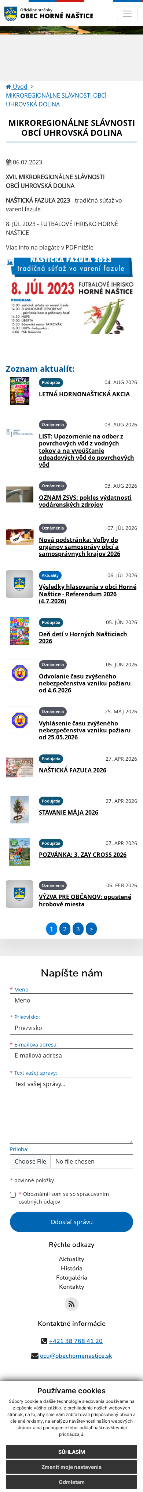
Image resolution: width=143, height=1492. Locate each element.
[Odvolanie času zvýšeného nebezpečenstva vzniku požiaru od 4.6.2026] (19, 675)
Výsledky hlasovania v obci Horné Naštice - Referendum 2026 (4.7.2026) (87, 594)
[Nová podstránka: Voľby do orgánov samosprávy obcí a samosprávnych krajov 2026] (19, 539)
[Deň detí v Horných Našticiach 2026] (19, 631)
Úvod (19, 87)
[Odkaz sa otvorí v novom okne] (71, 1304)
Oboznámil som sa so (64, 1197)
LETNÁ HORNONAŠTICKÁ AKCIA (84, 394)
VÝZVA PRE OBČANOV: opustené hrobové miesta (85, 900)
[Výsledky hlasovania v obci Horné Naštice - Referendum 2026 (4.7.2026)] (19, 586)
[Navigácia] (127, 14)
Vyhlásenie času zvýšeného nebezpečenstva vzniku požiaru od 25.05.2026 (85, 730)
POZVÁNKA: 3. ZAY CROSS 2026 (82, 855)
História (71, 1268)
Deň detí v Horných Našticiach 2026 (83, 637)
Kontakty (71, 1287)
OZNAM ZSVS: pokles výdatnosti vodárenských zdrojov (85, 501)
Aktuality (71, 1259)
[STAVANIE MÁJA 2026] (19, 809)
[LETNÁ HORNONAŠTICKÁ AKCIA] (19, 391)
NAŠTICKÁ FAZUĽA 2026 (72, 770)
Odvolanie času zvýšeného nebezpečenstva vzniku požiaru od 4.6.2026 (85, 683)
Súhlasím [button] (71, 1452)
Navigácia (22, 14)
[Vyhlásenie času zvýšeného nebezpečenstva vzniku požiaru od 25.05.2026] (19, 722)
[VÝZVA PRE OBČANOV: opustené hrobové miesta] (19, 894)
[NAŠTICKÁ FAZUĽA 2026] (19, 767)
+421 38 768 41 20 (76, 1341)
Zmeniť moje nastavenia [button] (71, 1467)
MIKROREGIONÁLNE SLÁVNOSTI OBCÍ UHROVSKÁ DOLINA (56, 99)
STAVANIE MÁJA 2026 (68, 812)
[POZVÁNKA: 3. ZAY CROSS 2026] (19, 852)
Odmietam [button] (72, 1482)
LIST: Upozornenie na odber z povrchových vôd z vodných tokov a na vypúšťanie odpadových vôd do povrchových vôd (86, 450)
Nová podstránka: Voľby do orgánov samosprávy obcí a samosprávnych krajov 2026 (79, 547)
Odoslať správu (72, 1222)
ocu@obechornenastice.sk (76, 1356)
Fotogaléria (71, 1278)
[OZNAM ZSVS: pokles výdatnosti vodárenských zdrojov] (19, 494)
